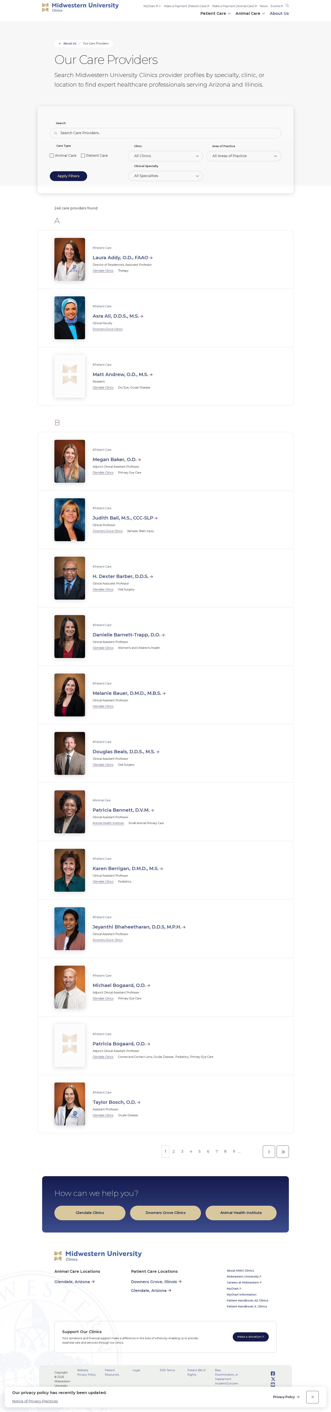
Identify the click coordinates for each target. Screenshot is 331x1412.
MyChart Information (241, 1294)
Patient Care (97, 155)
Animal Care (65, 155)
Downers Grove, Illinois (154, 1281)
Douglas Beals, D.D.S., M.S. (124, 751)
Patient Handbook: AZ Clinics (247, 1300)
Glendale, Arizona (72, 1281)
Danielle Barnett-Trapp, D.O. (126, 635)
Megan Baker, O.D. (115, 459)
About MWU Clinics (240, 1270)
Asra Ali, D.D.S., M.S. (116, 316)
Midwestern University (243, 1276)
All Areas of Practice (229, 156)
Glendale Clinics (103, 270)
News (264, 6)
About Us (69, 43)
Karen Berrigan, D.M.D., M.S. (126, 868)
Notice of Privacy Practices (35, 1401)
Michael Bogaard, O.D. (119, 985)
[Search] (287, 5)
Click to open (215, 17)
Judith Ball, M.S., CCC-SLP (123, 518)
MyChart (149, 6)
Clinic (138, 146)
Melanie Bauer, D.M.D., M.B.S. (127, 693)
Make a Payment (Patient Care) (185, 6)
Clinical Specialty (146, 166)
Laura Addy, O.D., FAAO (120, 257)
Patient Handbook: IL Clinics (247, 1306)
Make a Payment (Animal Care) (233, 6)
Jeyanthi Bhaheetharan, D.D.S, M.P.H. (137, 927)
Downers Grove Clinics (108, 329)
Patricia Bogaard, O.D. (119, 1044)
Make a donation (249, 1336)
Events (275, 6)
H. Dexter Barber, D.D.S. (121, 576)
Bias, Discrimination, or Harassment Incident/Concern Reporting (226, 1379)
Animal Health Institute (108, 823)
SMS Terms (167, 1370)
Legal (136, 1370)
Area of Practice (223, 146)
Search (61, 123)
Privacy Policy (284, 1397)
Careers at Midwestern (243, 1282)
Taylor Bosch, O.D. (114, 1102)
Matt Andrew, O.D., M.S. (120, 374)
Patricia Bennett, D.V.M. (121, 810)
